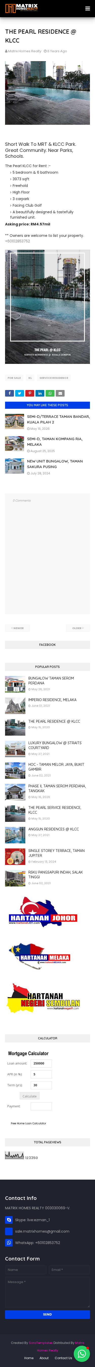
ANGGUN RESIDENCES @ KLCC (53, 829)
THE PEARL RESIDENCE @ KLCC (54, 721)
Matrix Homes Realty (24, 51)
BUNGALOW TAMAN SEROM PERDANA (51, 681)
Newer (18, 628)
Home (28, 1358)
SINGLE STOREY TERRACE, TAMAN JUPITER (56, 853)
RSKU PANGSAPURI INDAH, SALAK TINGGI (55, 875)
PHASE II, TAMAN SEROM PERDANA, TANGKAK (57, 788)
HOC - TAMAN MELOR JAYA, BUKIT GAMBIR (56, 767)
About (44, 1358)
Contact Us (63, 1358)
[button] (82, 1354)
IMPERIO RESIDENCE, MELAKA (52, 700)
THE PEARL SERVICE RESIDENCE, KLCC (54, 810)
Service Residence (54, 378)
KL (30, 378)
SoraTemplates (41, 1343)
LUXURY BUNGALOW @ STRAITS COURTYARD (55, 745)
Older (77, 628)
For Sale (14, 378)
